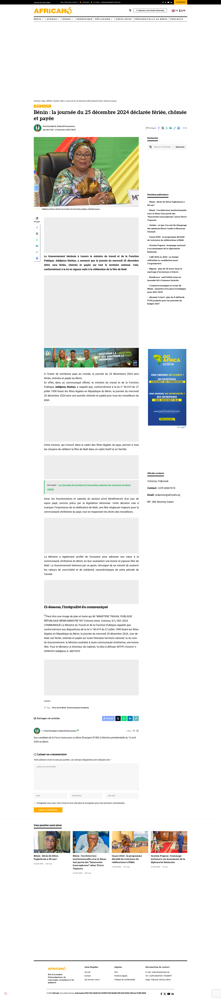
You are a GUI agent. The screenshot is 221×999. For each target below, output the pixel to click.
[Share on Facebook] (159, 128)
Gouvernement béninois (78, 708)
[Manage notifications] (6, 993)
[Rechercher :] (162, 147)
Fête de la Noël (59, 708)
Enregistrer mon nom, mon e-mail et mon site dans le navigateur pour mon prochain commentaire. (81, 803)
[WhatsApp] (137, 731)
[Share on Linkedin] (170, 128)
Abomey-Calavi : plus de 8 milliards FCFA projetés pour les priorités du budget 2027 (165, 300)
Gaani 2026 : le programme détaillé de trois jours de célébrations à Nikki (127, 859)
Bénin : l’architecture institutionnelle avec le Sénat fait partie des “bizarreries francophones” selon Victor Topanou (89, 862)
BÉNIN (37, 106)
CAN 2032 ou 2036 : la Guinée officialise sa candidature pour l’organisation (163, 260)
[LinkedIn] (171, 2)
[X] (165, 2)
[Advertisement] (76, 41)
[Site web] (134, 731)
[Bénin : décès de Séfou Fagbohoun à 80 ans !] (52, 842)
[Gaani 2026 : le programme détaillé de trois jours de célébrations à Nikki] (130, 842)
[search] (130, 10)
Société (46, 106)
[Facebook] (163, 2)
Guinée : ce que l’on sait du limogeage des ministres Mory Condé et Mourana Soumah (167, 228)
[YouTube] (168, 2)
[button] (174, 128)
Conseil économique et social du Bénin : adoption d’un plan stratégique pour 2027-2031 (166, 288)
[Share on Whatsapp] (166, 128)
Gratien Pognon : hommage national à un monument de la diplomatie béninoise (166, 248)
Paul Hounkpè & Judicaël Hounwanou (59, 126)
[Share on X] (162, 128)
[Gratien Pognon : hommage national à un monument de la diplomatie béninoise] (169, 842)
